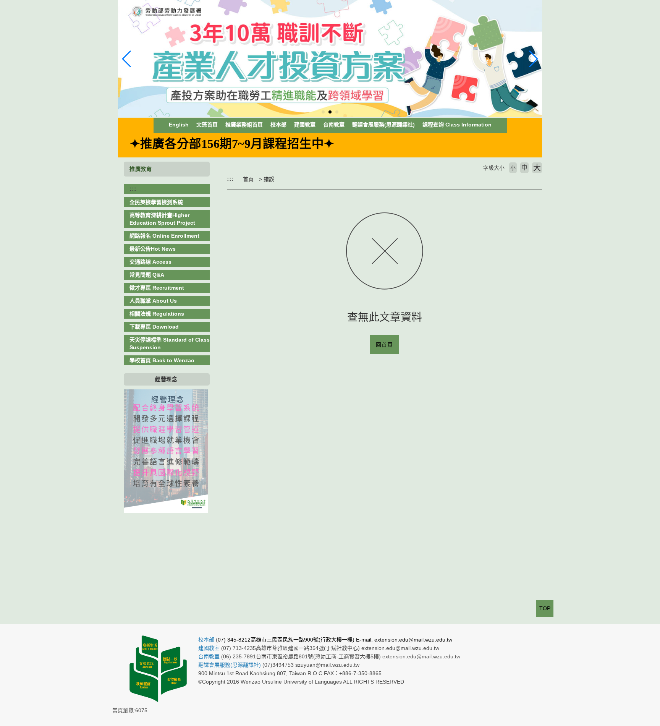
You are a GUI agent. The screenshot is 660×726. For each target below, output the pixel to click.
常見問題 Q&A (146, 275)
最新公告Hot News (152, 249)
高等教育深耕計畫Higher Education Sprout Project (162, 219)
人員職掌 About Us (153, 301)
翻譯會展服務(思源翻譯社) (383, 125)
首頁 (248, 179)
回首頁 (384, 345)
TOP (544, 608)
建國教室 (304, 125)
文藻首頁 (207, 125)
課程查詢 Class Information (457, 125)
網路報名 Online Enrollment (164, 236)
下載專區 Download (154, 327)
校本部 (278, 125)
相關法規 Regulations (156, 314)
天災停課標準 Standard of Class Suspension (169, 343)
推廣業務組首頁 (244, 125)
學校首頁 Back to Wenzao (161, 360)
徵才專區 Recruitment (156, 288)
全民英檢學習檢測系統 (156, 202)
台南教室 (334, 125)
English (179, 125)
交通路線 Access (150, 262)
